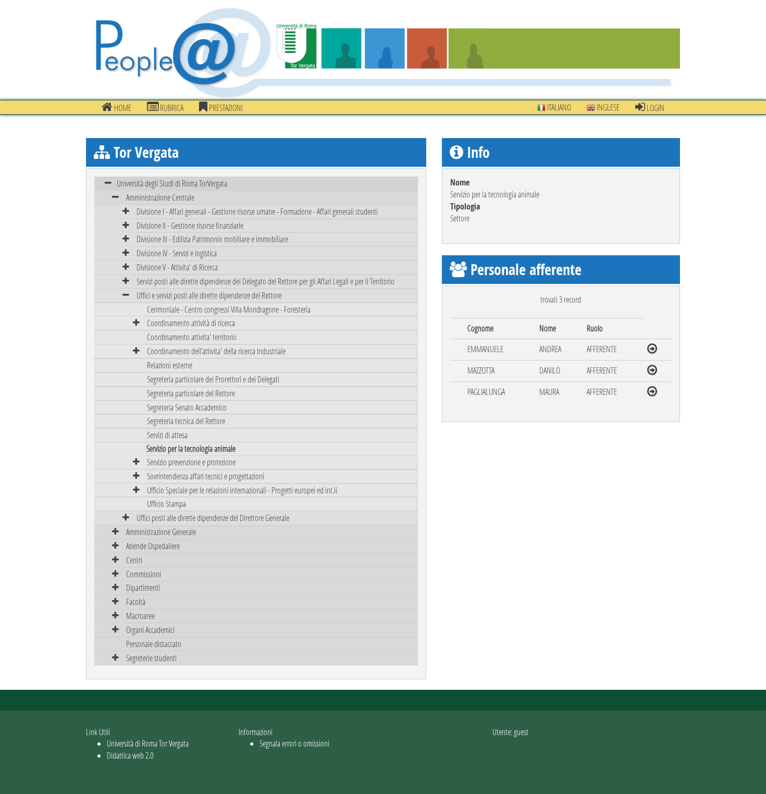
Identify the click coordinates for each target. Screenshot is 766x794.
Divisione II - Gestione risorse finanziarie (190, 225)
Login (654, 107)
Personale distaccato (153, 643)
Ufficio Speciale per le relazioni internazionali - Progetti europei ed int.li (242, 490)
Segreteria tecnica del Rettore (186, 420)
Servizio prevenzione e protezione (191, 461)
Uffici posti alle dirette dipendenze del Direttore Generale (213, 517)
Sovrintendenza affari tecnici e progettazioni (205, 475)
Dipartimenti (143, 587)
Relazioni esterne (169, 364)
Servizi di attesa (167, 434)
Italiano (558, 107)
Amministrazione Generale (161, 531)
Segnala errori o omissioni (294, 743)
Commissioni (143, 573)
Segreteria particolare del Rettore (191, 393)
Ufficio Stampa (166, 503)
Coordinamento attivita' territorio (192, 336)
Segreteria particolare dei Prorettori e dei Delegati (213, 379)
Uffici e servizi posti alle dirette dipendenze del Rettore (209, 295)
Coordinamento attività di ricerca (191, 322)
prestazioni (225, 107)
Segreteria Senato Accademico (187, 407)
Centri (134, 559)
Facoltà (135, 601)
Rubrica (170, 107)
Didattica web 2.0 (130, 755)
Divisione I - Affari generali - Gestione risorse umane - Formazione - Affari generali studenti (257, 211)
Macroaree (140, 615)
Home (122, 107)
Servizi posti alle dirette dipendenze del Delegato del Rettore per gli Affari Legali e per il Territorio (265, 281)
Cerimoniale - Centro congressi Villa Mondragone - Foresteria (229, 309)
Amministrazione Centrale (160, 197)
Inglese (607, 107)
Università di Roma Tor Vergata (148, 743)
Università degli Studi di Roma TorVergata (172, 183)
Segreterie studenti (151, 657)
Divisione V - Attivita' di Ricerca (177, 267)
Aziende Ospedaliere (153, 545)
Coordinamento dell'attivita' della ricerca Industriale (216, 350)
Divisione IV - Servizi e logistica (177, 252)
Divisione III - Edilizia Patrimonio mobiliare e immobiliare (212, 238)
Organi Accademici (150, 629)
